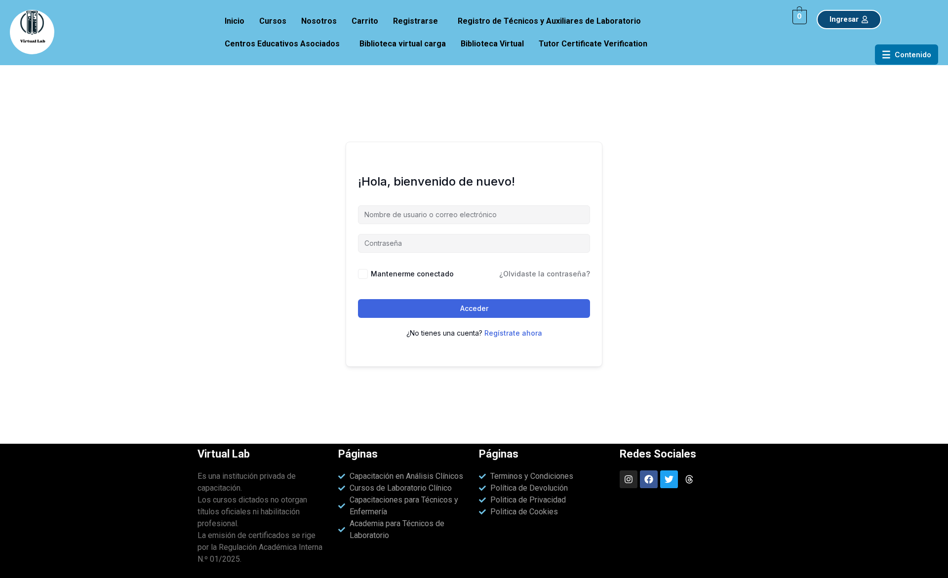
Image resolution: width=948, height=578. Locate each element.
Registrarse (415, 21)
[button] (418, 21)
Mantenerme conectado (412, 274)
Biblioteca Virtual (492, 43)
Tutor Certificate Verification (593, 43)
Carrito (365, 21)
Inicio (234, 21)
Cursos (272, 21)
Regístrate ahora (513, 333)
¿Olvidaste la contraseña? (544, 274)
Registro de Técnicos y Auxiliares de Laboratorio (549, 21)
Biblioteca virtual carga (402, 43)
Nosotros (319, 21)
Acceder (474, 308)
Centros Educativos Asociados (282, 43)
